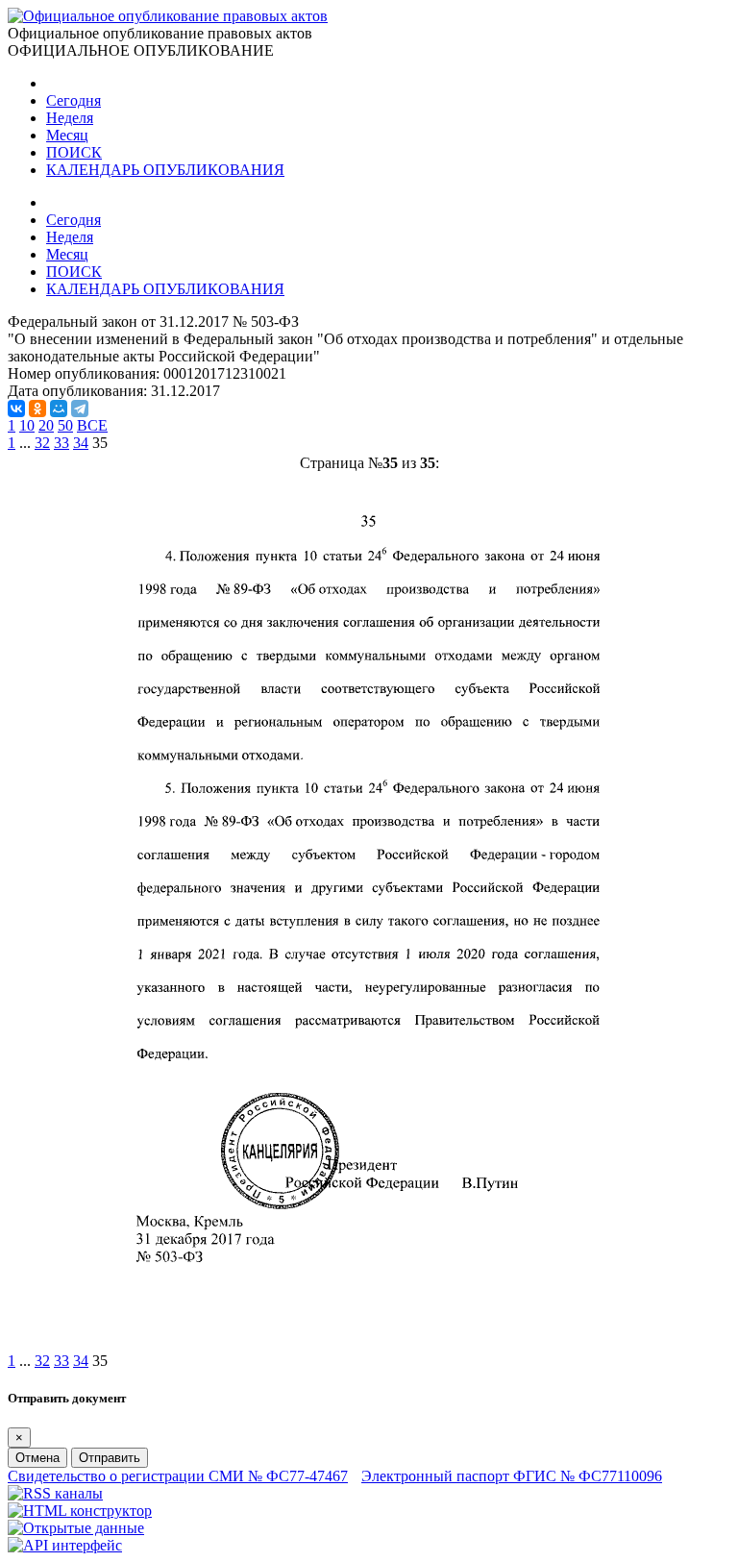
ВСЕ (92, 425)
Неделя (69, 118)
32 (42, 442)
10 (27, 425)
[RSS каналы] (55, 1493)
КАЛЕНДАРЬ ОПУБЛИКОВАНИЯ (165, 169)
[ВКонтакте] (16, 408)
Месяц (67, 135)
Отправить (109, 1457)
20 (46, 425)
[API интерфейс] (65, 1545)
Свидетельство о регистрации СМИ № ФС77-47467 (178, 1476)
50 (65, 425)
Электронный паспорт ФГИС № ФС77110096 (511, 1476)
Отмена (37, 1457)
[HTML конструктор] (80, 1510)
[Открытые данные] (76, 1528)
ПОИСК (74, 152)
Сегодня (73, 100)
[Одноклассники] (37, 408)
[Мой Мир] (58, 408)
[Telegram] (79, 408)
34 (80, 442)
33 (61, 442)
